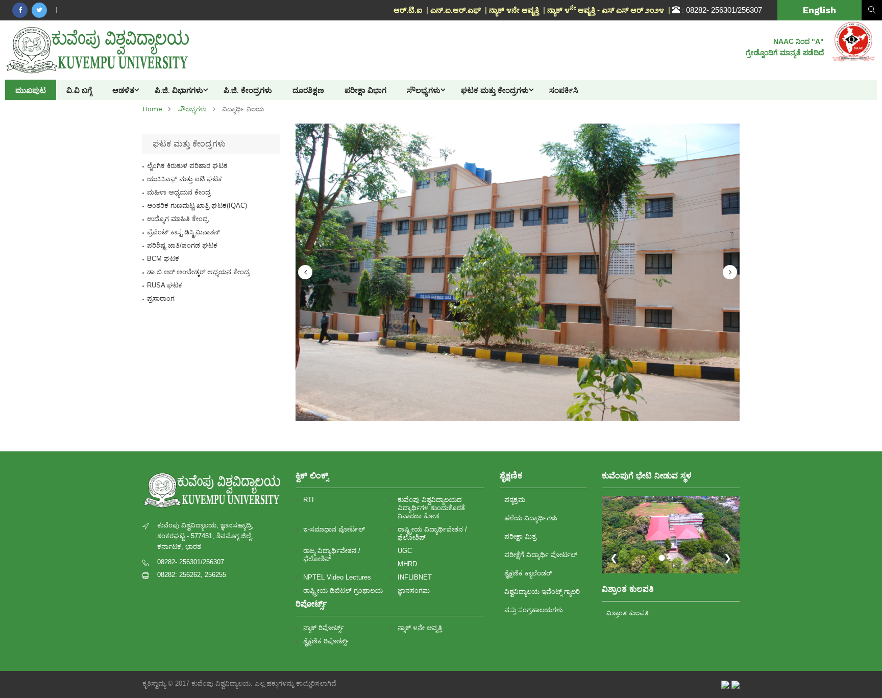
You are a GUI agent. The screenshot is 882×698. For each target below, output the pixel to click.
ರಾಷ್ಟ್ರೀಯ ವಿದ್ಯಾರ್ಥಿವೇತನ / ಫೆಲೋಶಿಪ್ (432, 533)
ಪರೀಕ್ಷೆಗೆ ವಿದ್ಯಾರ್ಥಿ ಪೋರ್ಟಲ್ (540, 555)
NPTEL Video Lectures (337, 577)
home (152, 109)
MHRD (407, 564)
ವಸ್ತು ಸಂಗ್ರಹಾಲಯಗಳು (533, 610)
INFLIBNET (415, 577)
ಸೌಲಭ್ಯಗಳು (423, 90)
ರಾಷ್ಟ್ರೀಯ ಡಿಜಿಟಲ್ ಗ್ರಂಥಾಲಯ (343, 590)
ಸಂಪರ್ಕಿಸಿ (563, 90)
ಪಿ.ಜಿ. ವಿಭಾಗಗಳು (179, 90)
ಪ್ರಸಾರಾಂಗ (161, 298)
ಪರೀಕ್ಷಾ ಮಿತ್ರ (520, 536)
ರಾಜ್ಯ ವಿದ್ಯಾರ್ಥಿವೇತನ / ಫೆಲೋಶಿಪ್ (331, 555)
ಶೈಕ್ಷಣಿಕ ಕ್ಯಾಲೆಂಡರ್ (528, 573)
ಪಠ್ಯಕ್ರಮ (514, 499)
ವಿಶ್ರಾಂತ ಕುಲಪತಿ (627, 613)
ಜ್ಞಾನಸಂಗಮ (414, 590)
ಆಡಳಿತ (123, 90)
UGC (405, 551)
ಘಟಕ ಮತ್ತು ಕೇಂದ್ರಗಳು (495, 90)
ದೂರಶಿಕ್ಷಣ (308, 90)
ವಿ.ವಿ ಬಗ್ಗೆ (79, 90)
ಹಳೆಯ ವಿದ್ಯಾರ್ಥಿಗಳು (530, 518)
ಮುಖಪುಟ (30, 90)
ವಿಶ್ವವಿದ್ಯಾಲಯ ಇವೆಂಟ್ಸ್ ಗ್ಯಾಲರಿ (542, 591)
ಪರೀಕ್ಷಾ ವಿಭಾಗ (365, 90)
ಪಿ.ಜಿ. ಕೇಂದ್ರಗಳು (248, 90)
